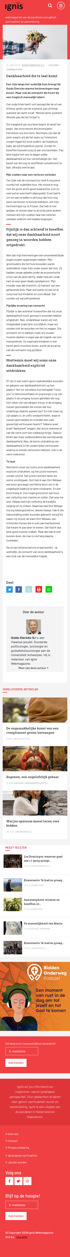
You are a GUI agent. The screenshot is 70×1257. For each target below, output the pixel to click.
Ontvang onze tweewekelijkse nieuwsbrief (30, 1043)
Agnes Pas (37, 909)
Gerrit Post (37, 885)
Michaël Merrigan (40, 928)
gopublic (21, 1237)
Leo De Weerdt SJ (40, 865)
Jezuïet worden (17, 1162)
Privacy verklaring (18, 1147)
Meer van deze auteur (32, 667)
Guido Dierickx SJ (33, 65)
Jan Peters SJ (38, 948)
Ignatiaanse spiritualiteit (22, 1155)
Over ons (13, 1134)
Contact (13, 1140)
